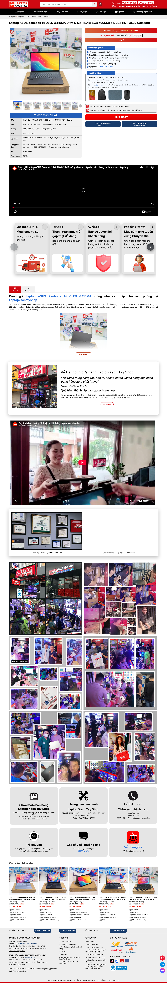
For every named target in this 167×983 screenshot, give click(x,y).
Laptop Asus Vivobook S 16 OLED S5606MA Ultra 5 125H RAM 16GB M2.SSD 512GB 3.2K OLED (22, 898)
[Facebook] (127, 960)
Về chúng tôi (133, 847)
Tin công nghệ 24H (144, 12)
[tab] (15, 289)
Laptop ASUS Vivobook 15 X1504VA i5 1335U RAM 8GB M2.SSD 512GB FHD (112, 898)
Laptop (21, 12)
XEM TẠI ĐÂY (83, 851)
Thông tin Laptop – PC (68, 944)
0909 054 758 (119, 931)
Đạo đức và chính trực (93, 944)
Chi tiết (15, 291)
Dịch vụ (121, 12)
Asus (39, 16)
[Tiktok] (112, 960)
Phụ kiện (83, 12)
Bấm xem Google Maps (17, 951)
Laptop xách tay (31, 16)
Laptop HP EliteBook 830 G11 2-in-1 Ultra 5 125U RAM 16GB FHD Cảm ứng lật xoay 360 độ (83, 898)
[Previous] (14, 888)
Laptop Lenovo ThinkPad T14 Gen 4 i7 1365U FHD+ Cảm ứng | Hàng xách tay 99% (53, 898)
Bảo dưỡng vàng (101, 85)
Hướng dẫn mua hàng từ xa (95, 957)
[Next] (153, 888)
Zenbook (46, 16)
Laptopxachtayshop (23, 300)
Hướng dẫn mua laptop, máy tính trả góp (95, 961)
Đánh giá (28, 291)
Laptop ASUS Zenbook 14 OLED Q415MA (58, 296)
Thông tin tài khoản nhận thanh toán (68, 962)
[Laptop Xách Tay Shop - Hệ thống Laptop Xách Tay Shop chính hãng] (18, 4)
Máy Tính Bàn (62, 12)
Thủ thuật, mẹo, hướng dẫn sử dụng (70, 948)
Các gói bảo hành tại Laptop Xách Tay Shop (69, 958)
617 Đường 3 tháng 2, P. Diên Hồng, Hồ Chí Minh (135, 6)
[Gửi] (94, 4)
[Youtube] (122, 960)
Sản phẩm (20, 16)
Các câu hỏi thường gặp (94, 954)
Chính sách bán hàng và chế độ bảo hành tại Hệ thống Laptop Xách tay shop (95, 966)
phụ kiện (108, 61)
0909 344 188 (146, 3)
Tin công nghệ (66, 941)
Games (63, 951)
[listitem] (17, 105)
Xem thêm (83, 354)
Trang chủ (12, 16)
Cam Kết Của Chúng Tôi (94, 947)
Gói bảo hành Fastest (105, 67)
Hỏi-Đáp (64, 954)
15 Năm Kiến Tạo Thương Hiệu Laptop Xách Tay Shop (96, 951)
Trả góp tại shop (103, 124)
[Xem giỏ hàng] (100, 4)
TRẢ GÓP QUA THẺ (140, 124)
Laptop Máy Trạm (40, 12)
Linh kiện (102, 12)
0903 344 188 (129, 3)
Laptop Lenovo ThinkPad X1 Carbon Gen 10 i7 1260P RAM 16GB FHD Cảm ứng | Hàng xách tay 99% (143, 898)
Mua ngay (121, 117)
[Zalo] (117, 960)
